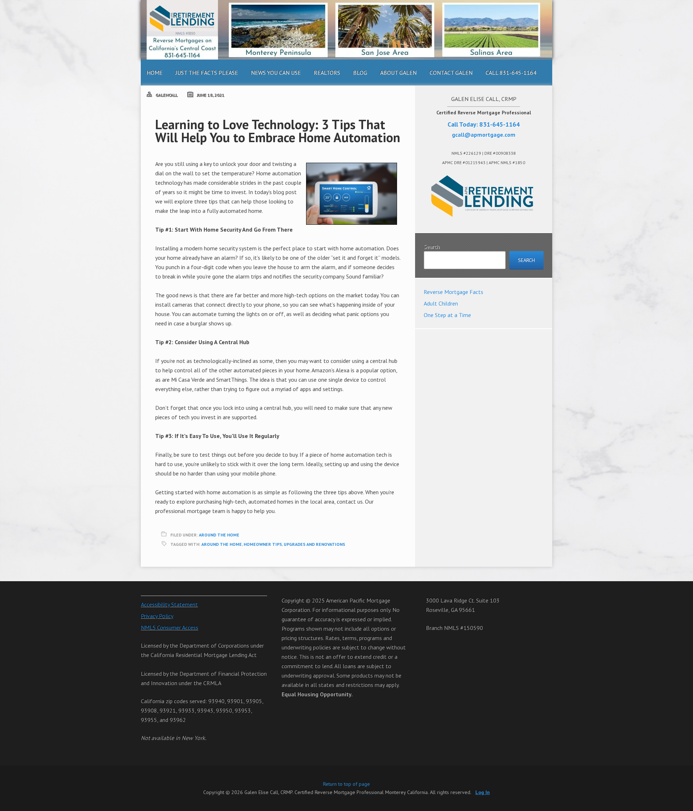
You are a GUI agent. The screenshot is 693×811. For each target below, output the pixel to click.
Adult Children (441, 303)
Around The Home (219, 535)
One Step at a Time (447, 315)
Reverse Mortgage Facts (453, 291)
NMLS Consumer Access (169, 627)
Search (432, 246)
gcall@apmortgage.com (483, 134)
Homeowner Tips (263, 544)
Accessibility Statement (169, 604)
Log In (482, 792)
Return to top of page (346, 784)
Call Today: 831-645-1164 (484, 124)
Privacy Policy (157, 615)
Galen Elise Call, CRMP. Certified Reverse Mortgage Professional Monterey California (346, 30)
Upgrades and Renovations (314, 544)
